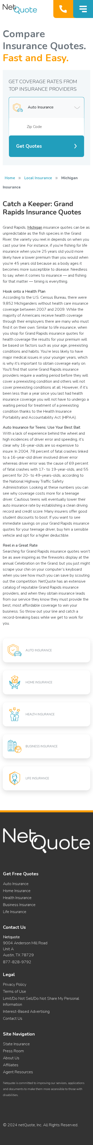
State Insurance (16, 1044)
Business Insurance (19, 905)
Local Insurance (38, 177)
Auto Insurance (16, 884)
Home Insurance (17, 891)
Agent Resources (18, 1072)
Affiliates (10, 1065)
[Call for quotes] (64, 9)
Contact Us (12, 1018)
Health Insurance (17, 898)
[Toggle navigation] (83, 9)
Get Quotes (29, 146)
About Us (11, 1058)
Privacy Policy (14, 984)
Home (10, 177)
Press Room (13, 1051)
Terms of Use (14, 991)
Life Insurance (14, 912)
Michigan (34, 227)
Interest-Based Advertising (26, 1011)
